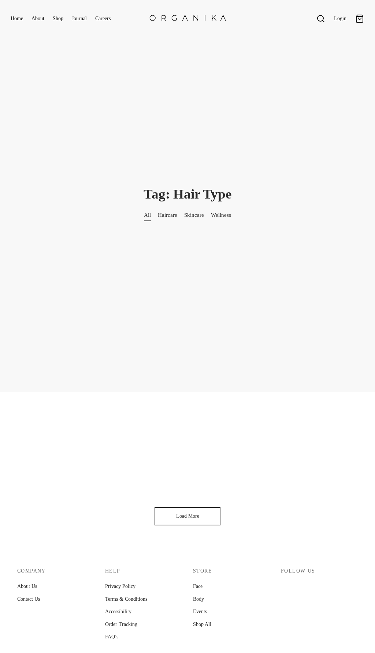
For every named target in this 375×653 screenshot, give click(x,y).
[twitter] (302, 587)
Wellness (221, 215)
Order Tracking (121, 624)
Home (17, 18)
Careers (103, 18)
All (147, 215)
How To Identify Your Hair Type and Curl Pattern (66, 474)
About (37, 18)
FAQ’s (111, 636)
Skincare (194, 215)
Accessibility (118, 611)
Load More (187, 516)
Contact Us (28, 599)
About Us (27, 586)
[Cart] (359, 18)
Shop (58, 18)
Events (200, 611)
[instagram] (318, 587)
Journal (79, 18)
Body (198, 599)
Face (198, 586)
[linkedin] (351, 587)
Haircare (167, 215)
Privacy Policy (120, 586)
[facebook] (286, 587)
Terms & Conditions (126, 599)
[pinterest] (335, 587)
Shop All (202, 624)
